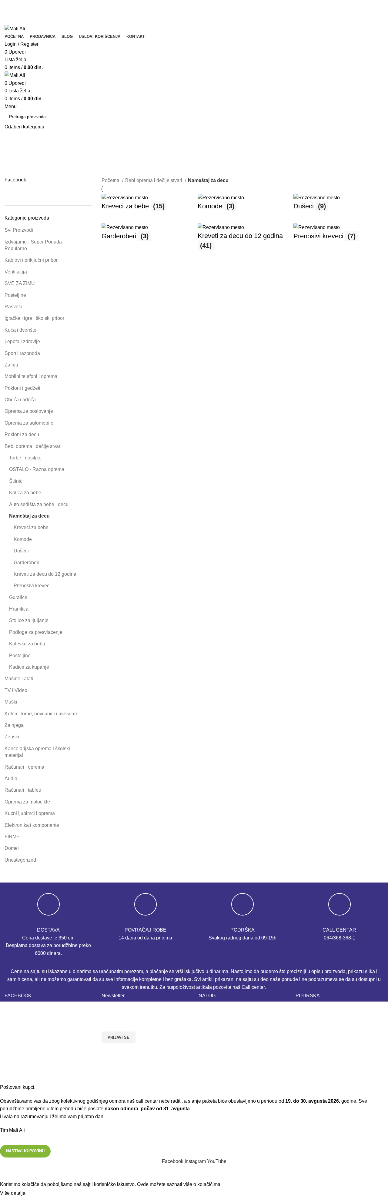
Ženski (12, 736)
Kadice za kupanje (29, 667)
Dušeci (21, 550)
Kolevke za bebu (27, 643)
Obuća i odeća (20, 399)
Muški (11, 701)
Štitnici (16, 481)
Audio (11, 778)
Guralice (18, 597)
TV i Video (16, 690)
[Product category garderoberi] (147, 235)
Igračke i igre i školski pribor (34, 318)
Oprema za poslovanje (29, 411)
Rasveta (13, 306)
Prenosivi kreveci (32, 585)
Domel (12, 848)
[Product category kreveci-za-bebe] (147, 205)
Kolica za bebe (25, 492)
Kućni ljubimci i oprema (30, 813)
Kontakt (304, 1008)
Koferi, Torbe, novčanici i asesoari (41, 713)
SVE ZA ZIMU (20, 283)
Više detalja (12, 1193)
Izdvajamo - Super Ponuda (33, 245)
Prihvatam (41, 1193)
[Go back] (12, 151)
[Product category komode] (243, 205)
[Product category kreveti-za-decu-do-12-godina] (243, 239)
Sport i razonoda (22, 353)
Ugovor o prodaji (313, 1072)
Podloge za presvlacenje (35, 632)
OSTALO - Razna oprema (36, 469)
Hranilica (18, 608)
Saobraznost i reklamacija (323, 1060)
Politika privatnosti (315, 1031)
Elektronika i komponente (32, 825)
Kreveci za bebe (31, 527)
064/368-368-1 (339, 937)
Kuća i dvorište (20, 330)
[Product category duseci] (338, 205)
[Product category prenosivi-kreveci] (338, 235)
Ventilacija (16, 271)
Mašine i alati (19, 678)
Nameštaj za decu (29, 515)
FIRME (12, 836)
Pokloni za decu (22, 434)
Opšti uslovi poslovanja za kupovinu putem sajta (334, 1046)
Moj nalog (209, 1031)
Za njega (14, 725)
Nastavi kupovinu (25, 1151)
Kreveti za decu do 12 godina (45, 574)
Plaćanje (208, 1019)
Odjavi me (209, 1042)
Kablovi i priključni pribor (31, 260)
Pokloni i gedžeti (22, 388)
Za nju (11, 364)
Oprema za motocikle (27, 801)
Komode (23, 539)
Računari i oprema (24, 767)
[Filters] (7, 1173)
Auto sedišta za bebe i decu (39, 504)
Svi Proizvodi (19, 230)
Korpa (205, 1008)
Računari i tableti (23, 790)
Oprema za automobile (29, 423)
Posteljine (15, 295)
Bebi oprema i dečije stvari (33, 446)
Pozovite (18, 13)
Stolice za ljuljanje (28, 620)
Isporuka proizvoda (316, 1019)
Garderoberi (26, 562)
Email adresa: (117, 1008)
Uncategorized (20, 860)
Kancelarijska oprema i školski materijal (37, 752)
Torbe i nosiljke (25, 457)
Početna (111, 180)
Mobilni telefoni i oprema (31, 376)
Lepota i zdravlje (22, 341)
